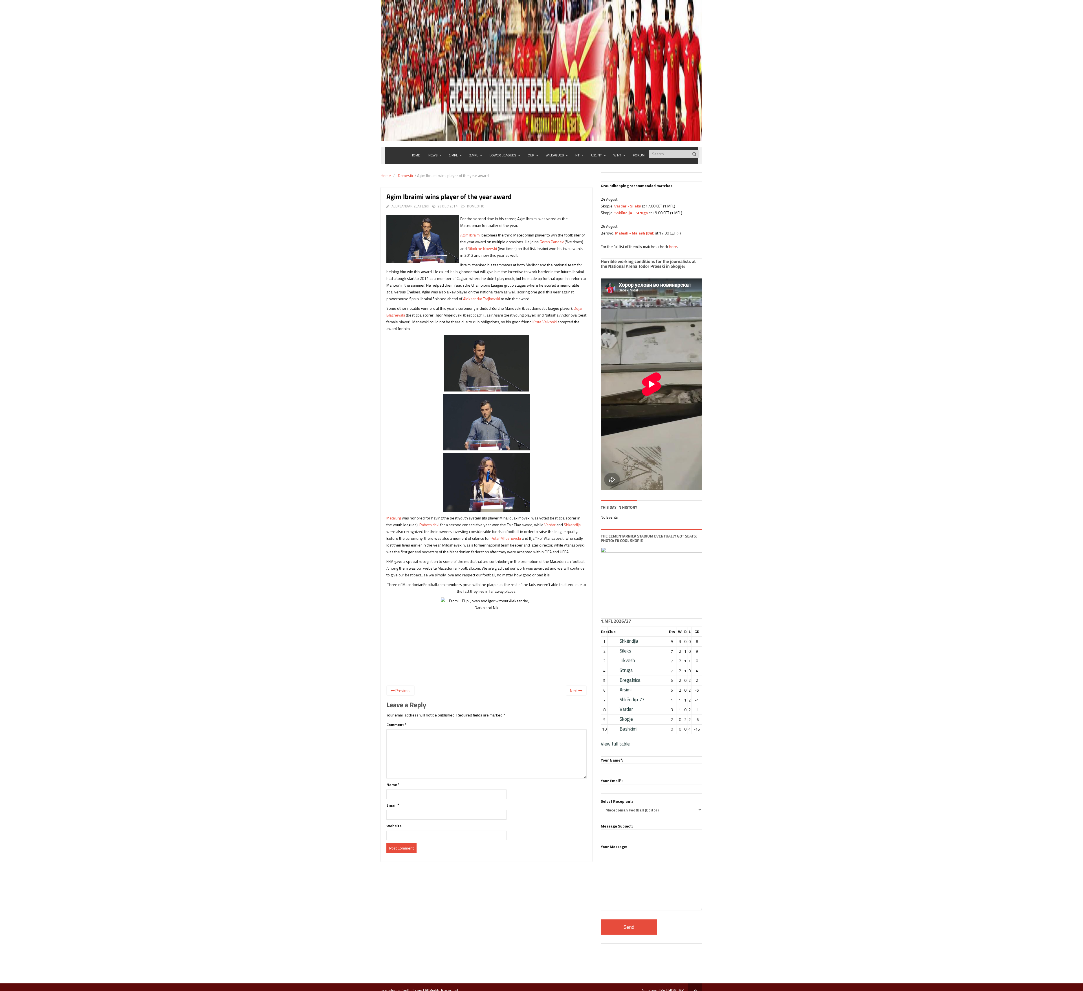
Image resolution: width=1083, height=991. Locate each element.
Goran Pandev (552, 242)
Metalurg (393, 518)
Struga (626, 670)
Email (392, 805)
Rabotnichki (429, 525)
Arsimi (625, 689)
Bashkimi (628, 729)
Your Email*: (612, 781)
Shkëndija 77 (632, 699)
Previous (402, 690)
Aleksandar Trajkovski (481, 299)
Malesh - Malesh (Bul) (634, 233)
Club (612, 631)
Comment (396, 724)
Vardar (550, 525)
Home (386, 175)
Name (393, 785)
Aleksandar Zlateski (410, 206)
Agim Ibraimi (470, 235)
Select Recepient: (617, 801)
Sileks (625, 650)
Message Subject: (617, 826)
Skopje (626, 719)
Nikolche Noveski (482, 248)
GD (696, 631)
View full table (615, 743)
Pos (604, 631)
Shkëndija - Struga (631, 213)
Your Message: (614, 847)
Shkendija (572, 525)
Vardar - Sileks (627, 206)
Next (574, 690)
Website (394, 826)
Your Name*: (612, 760)
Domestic (406, 175)
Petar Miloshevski (506, 538)
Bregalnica (630, 680)
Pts (672, 631)
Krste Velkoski (544, 322)
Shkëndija (629, 641)
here (673, 246)
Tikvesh (627, 660)
